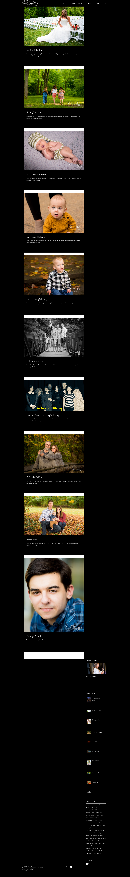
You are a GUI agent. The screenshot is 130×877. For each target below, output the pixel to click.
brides (95, 823)
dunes (102, 846)
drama (92, 846)
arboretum (95, 807)
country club (89, 838)
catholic (96, 828)
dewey (91, 843)
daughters (88, 840)
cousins (100, 838)
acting (87, 805)
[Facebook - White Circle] (87, 864)
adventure (88, 807)
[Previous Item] (89, 668)
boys (96, 820)
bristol (103, 823)
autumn (93, 812)
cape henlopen (95, 825)
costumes (100, 835)
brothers (88, 825)
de (98, 840)
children (91, 830)
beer (87, 817)
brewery (100, 820)
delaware (102, 840)
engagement (89, 848)
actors (95, 805)
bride (91, 823)
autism (100, 810)
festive (101, 853)
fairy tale (93, 851)
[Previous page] (48, 655)
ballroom (93, 815)
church (87, 833)
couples (95, 838)
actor (91, 805)
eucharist (95, 848)
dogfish (103, 843)
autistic (88, 812)
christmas (102, 830)
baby (101, 812)
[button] (72, 3)
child (87, 830)
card (101, 825)
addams (100, 805)
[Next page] (59, 655)
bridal (87, 823)
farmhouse (96, 853)
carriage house (89, 828)
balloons (88, 815)
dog (100, 843)
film (87, 856)
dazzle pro (94, 840)
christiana (97, 830)
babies (97, 812)
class (92, 833)
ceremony (101, 828)
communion (89, 835)
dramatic (97, 846)
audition (96, 810)
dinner (96, 843)
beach (98, 815)
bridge (99, 823)
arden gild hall (89, 810)
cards (104, 825)
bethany (91, 817)
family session (89, 853)
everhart (88, 851)
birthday (97, 817)
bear (102, 815)
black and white (90, 820)
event (100, 848)
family (100, 851)
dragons (88, 846)
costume (95, 835)
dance (104, 838)
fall (97, 851)
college (99, 833)
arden (100, 807)
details (87, 843)
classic (95, 833)
